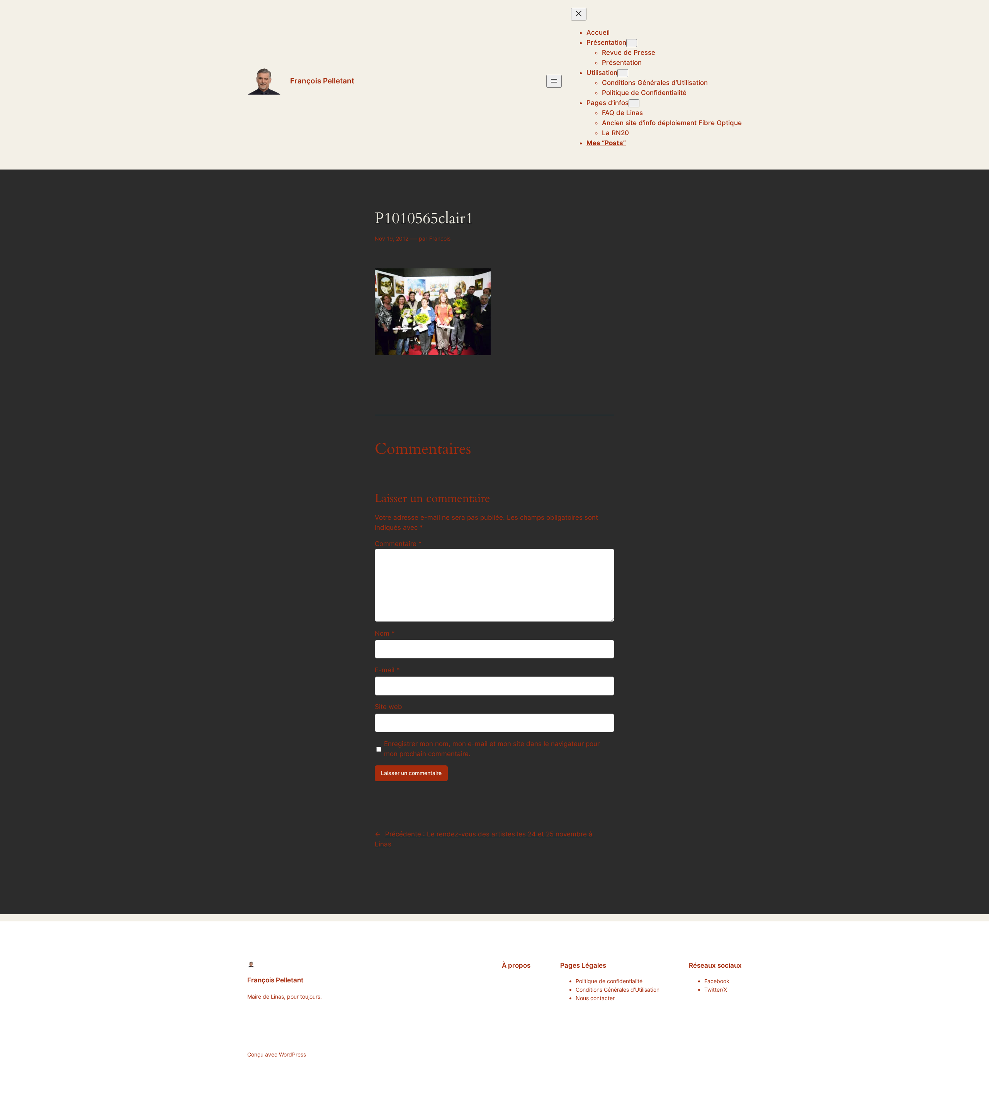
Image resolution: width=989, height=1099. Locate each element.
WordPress (292, 1054)
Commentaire (398, 544)
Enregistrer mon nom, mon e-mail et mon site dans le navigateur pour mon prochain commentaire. (492, 749)
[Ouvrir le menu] (554, 81)
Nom (385, 633)
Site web (388, 707)
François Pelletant (322, 80)
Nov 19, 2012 (391, 238)
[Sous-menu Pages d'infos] (634, 103)
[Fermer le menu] (578, 14)
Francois (439, 238)
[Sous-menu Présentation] (631, 43)
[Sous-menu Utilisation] (622, 73)
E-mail (387, 670)
